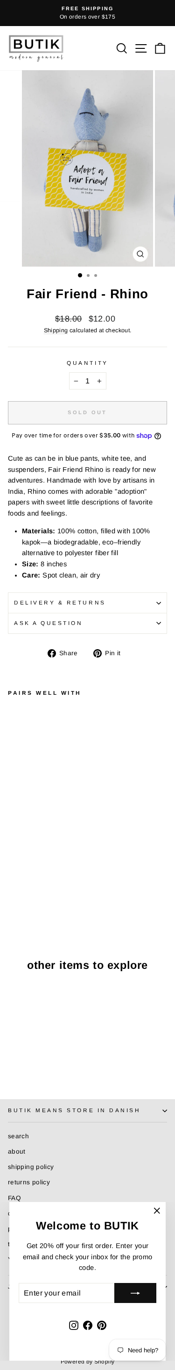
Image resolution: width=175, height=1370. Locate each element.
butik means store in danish (74, 1110)
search (18, 1136)
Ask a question (48, 623)
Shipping (56, 330)
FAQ (14, 1198)
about (17, 1151)
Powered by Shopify (88, 1361)
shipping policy (31, 1166)
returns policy (29, 1182)
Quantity (87, 363)
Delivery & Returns (60, 602)
